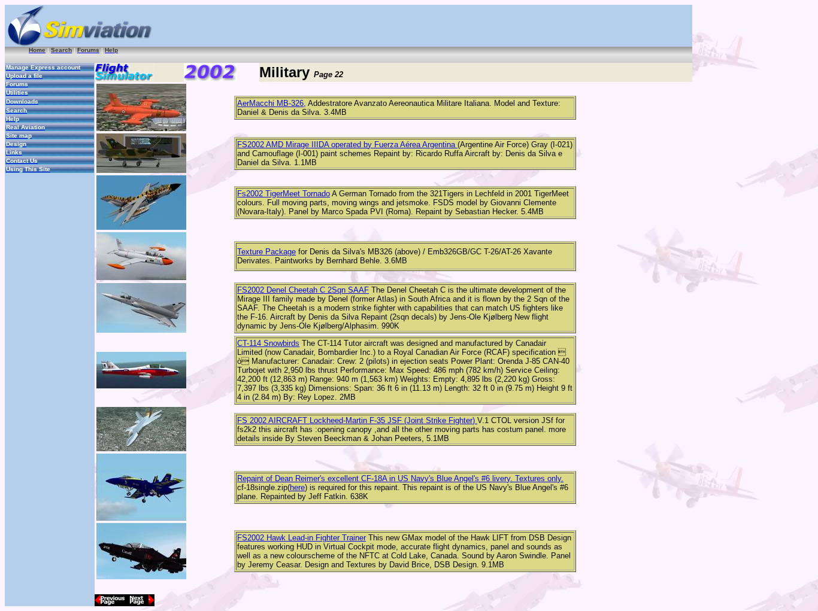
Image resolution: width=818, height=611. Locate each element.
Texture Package (266, 251)
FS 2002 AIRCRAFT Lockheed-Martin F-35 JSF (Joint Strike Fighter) (357, 420)
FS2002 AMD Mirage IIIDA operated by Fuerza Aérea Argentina (347, 144)
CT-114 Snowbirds (268, 343)
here (297, 487)
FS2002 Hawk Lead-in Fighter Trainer (301, 537)
